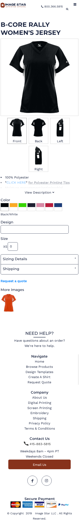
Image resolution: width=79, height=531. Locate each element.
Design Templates (39, 372)
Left (60, 141)
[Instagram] (47, 481)
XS (5, 246)
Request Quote (39, 382)
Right (38, 169)
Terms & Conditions (39, 428)
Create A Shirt (39, 377)
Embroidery (39, 413)
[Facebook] (32, 481)
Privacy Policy (39, 423)
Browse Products (39, 367)
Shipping (39, 418)
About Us (39, 397)
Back (38, 141)
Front (17, 141)
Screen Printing (39, 408)
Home (39, 361)
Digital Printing (39, 403)
